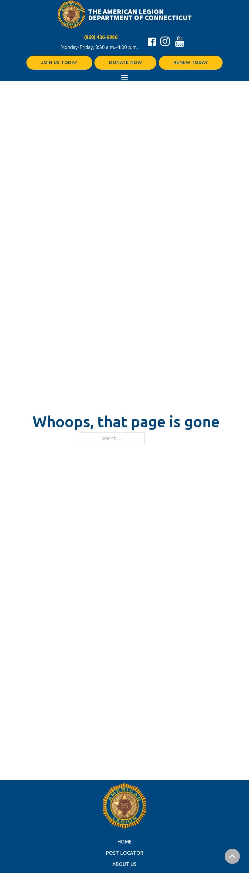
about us (124, 864)
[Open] (124, 77)
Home (125, 842)
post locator (124, 853)
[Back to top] (232, 856)
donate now (125, 62)
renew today (190, 62)
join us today (59, 62)
